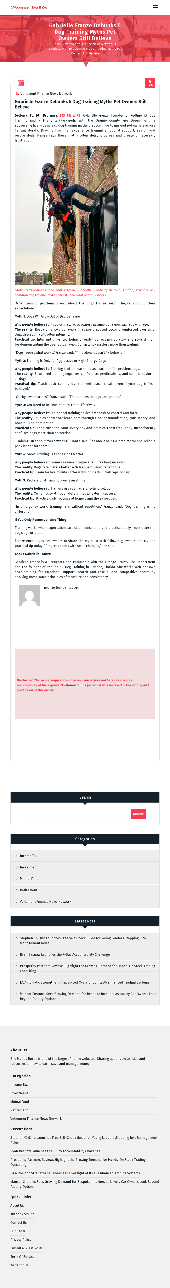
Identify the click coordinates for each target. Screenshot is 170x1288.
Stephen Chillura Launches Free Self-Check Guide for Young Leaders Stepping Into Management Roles (83, 940)
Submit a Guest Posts (26, 1248)
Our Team (17, 1231)
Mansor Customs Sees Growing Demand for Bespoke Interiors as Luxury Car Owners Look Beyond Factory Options (88, 996)
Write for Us (19, 1265)
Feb (150, 83)
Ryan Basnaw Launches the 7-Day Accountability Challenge (65, 955)
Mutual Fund (29, 879)
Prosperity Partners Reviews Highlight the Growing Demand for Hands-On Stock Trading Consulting (87, 968)
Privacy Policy (20, 1240)
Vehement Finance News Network (89, 44)
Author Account (22, 1214)
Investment (29, 867)
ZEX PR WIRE (70, 115)
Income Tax (28, 856)
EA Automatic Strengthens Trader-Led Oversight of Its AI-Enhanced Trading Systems (84, 982)
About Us (17, 1206)
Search (85, 797)
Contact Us (18, 1223)
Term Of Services (23, 1257)
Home (56, 44)
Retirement (28, 890)
